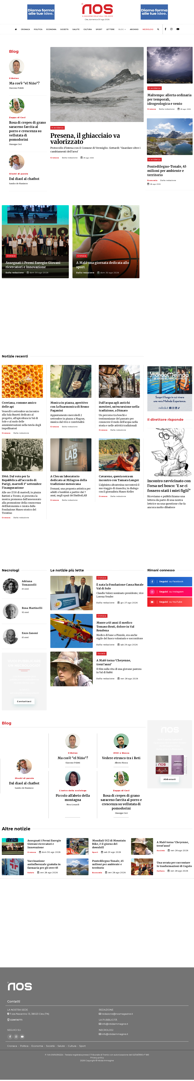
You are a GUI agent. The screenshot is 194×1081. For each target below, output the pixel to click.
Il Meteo (14, 78)
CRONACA (25, 29)
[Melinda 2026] (169, 388)
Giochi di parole (18, 174)
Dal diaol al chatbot (24, 179)
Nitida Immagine (106, 1060)
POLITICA (38, 29)
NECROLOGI (148, 29)
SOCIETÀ (64, 29)
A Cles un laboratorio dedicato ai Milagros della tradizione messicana (68, 480)
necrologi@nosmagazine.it (24, 693)
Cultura (161, 871)
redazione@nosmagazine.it (117, 1013)
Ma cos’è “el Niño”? (24, 83)
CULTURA (88, 29)
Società (101, 653)
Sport (95, 852)
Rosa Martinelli (32, 607)
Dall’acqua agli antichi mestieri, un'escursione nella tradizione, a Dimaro (119, 406)
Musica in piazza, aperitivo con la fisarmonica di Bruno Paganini (69, 406)
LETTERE (110, 29)
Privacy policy (97, 1058)
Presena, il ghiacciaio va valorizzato (85, 139)
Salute (30, 873)
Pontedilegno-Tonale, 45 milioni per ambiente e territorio (166, 171)
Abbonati (170, 779)
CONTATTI (16, 1019)
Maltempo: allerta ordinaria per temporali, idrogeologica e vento (169, 99)
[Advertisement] (169, 255)
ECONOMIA (51, 29)
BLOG (121, 29)
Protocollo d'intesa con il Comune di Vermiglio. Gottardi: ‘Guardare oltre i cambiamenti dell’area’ (95, 149)
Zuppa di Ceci (17, 117)
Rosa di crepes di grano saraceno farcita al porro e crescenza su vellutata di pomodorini (27, 131)
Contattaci (24, 701)
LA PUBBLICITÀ (108, 1019)
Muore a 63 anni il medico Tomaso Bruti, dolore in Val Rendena (115, 626)
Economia (152, 180)
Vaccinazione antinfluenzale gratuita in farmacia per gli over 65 (44, 864)
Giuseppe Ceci (15, 144)
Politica (24, 1045)
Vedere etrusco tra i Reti (121, 758)
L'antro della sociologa (72, 790)
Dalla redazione (70, 158)
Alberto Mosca (121, 763)
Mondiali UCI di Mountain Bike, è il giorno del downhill (109, 844)
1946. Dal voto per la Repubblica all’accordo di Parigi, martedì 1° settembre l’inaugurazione (21, 482)
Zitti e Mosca (121, 753)
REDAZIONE (106, 1009)
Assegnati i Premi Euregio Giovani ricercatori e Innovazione (44, 844)
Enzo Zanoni (30, 633)
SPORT (99, 29)
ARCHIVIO (134, 29)
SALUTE (75, 29)
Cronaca (54, 158)
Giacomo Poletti (16, 88)
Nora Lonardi (73, 804)
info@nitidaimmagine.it (115, 1023)
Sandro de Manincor (18, 183)
